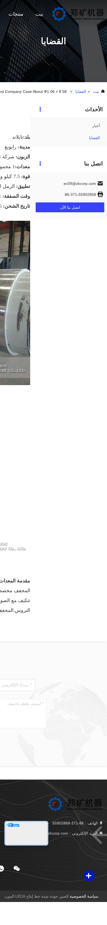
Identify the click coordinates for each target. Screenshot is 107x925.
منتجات (16, 14)
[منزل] (78, 14)
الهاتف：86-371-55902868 (75, 823)
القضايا (80, 91)
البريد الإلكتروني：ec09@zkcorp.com (67, 833)
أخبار (96, 126)
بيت (39, 14)
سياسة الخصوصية (84, 896)
